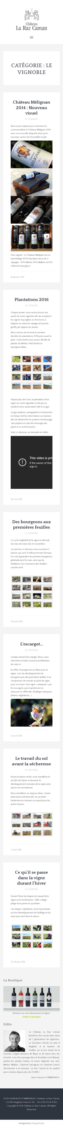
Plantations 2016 (32, 299)
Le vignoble (31, 119)
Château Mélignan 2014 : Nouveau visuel (31, 108)
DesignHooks (38, 1123)
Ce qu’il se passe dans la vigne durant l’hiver (31, 878)
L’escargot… (31, 644)
